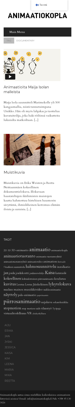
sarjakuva (46, 302)
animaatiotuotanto (19, 256)
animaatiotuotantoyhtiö (15, 261)
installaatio (63, 267)
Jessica (10, 347)
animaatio (39, 249)
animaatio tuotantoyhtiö (49, 256)
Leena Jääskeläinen (36, 284)
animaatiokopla (59, 250)
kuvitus (10, 284)
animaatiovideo (35, 261)
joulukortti (22, 273)
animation (50, 262)
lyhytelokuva (60, 284)
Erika (9, 330)
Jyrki (8, 342)
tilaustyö (46, 308)
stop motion (28, 308)
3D (9, 250)
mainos (18, 290)
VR (29, 313)
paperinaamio (42, 295)
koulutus (60, 279)
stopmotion (12, 308)
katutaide (60, 273)
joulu (12, 273)
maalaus (8, 290)
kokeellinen (12, 278)
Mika (8, 375)
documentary (20, 40)
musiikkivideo (33, 290)
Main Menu (17, 32)
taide (38, 308)
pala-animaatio (27, 295)
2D (5, 250)
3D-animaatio (20, 250)
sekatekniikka (60, 302)
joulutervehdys (37, 273)
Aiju (8, 325)
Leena (20, 284)
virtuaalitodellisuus (15, 313)
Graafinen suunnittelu (14, 267)
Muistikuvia (14, 172)
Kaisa (50, 273)
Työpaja (56, 308)
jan (6, 273)
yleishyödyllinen (39, 313)
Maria (9, 369)
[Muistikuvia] (32, 150)
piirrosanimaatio (22, 301)
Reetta (10, 380)
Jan (7, 336)
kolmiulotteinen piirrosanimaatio (38, 279)
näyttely (10, 294)
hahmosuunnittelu (41, 266)
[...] (36, 120)
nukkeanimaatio (52, 289)
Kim (7, 358)
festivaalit (62, 261)
